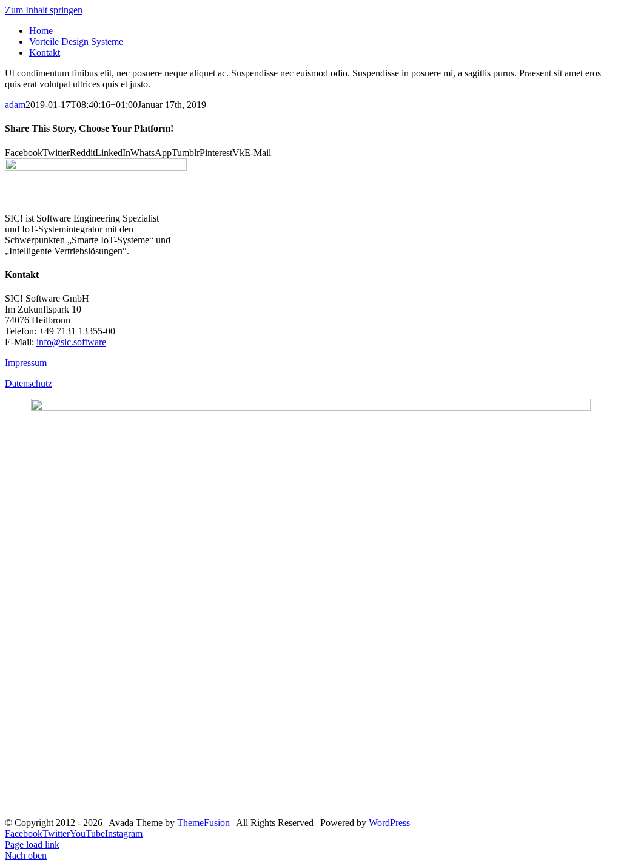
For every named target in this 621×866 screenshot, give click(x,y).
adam (15, 105)
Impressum (26, 362)
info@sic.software (71, 342)
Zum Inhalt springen (43, 10)
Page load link (32, 844)
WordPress (389, 822)
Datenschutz (28, 383)
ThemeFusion (203, 822)
